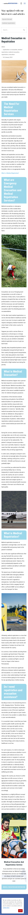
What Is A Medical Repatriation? (10, 173)
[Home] (10, 3)
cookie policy (6, 907)
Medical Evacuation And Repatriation (14, 887)
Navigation (25, 3)
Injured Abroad (7, 19)
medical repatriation (8, 23)
